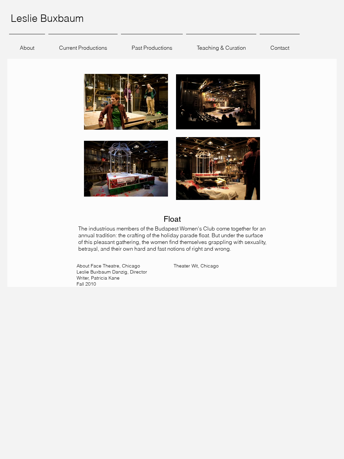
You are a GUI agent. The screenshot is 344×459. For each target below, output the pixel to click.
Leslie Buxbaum (47, 18)
